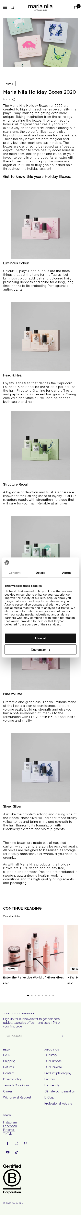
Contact (8, 1073)
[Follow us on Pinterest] (25, 1143)
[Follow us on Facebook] (7, 1143)
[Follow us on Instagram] (16, 1143)
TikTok (7, 1134)
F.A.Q (6, 1055)
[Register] (61, 1036)
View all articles (11, 916)
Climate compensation (59, 1091)
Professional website (58, 1104)
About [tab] (66, 572)
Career (7, 1091)
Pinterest (9, 1130)
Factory (49, 1079)
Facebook (10, 1126)
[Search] (12, 7)
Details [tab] (40, 572)
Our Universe (53, 1067)
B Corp (49, 1097)
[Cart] (76, 7)
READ (6, 983)
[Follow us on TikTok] (16, 1152)
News (9, 83)
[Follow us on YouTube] (7, 1152)
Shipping (9, 1061)
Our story (50, 1055)
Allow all (40, 638)
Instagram (10, 1122)
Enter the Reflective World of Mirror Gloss (33, 977)
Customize (38, 649)
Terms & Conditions (16, 1085)
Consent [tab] (14, 572)
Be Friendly (51, 1085)
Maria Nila (17, 1204)
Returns (8, 1067)
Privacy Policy (12, 1079)
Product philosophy (57, 1073)
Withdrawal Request (17, 1097)
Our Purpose (53, 1061)
